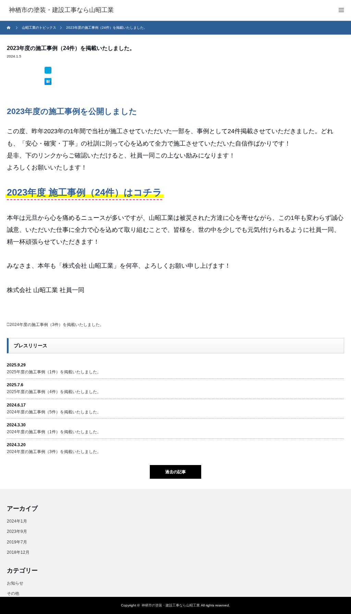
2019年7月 (17, 542)
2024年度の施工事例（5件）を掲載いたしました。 (54, 412)
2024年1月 (17, 521)
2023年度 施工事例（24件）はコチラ (84, 192)
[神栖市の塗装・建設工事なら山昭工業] (61, 10)
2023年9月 (17, 531)
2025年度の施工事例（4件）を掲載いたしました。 (54, 391)
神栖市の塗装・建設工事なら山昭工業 (171, 605)
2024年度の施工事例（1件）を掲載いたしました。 (54, 431)
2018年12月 (18, 552)
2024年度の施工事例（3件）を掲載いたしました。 (57, 324)
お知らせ (15, 583)
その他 (13, 593)
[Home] (9, 27)
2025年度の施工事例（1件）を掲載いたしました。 (54, 371)
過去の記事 (175, 471)
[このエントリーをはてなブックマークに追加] (48, 70)
